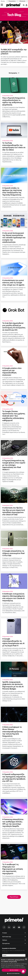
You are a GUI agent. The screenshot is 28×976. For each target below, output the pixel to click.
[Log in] (26, 5)
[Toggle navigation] (2, 5)
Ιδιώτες (3, 1)
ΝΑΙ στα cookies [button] (14, 970)
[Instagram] (23, 927)
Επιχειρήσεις (12, 1)
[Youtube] (19, 927)
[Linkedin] (9, 927)
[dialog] (14, 966)
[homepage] (13, 5)
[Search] (23, 5)
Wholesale (22, 1)
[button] (14, 973)
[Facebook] (4, 927)
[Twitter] (14, 927)
